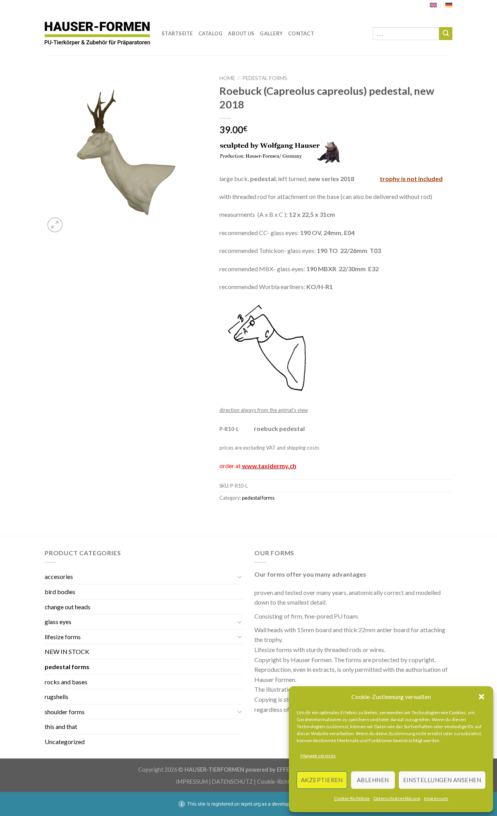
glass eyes (58, 621)
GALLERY (271, 33)
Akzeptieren (322, 779)
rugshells (56, 696)
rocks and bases (66, 681)
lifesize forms (63, 636)
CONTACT (301, 33)
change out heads (67, 606)
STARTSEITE (177, 33)
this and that (61, 726)
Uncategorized (65, 741)
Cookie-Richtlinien (280, 781)
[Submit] (445, 33)
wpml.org (251, 804)
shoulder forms (65, 711)
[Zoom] (55, 224)
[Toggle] (239, 576)
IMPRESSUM (192, 781)
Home (227, 78)
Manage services (318, 755)
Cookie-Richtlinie (352, 798)
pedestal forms (264, 78)
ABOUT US (241, 33)
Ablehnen (373, 779)
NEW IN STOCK (67, 651)
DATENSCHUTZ (232, 781)
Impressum (436, 798)
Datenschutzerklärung (397, 798)
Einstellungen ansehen (442, 779)
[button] (481, 697)
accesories (59, 576)
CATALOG (210, 33)
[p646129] (97, 33)
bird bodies (60, 591)
